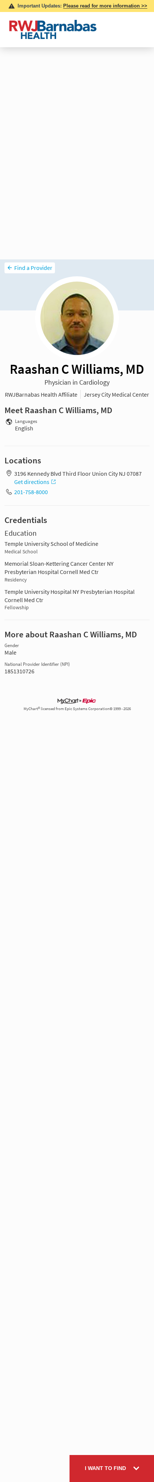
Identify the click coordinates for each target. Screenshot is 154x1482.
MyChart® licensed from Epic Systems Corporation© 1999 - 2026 (77, 708)
